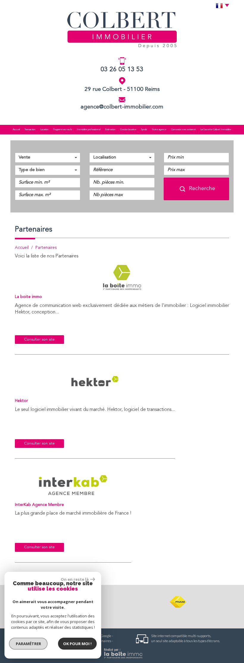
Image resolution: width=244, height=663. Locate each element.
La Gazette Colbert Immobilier (215, 129)
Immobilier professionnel (89, 129)
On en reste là (75, 579)
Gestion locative (128, 129)
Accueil (16, 129)
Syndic (144, 129)
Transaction (29, 129)
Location (44, 129)
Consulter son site (39, 339)
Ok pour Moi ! (77, 643)
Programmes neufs (62, 129)
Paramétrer (28, 643)
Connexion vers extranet (183, 129)
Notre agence (159, 129)
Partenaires (102, 641)
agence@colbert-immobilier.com (122, 107)
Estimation (110, 129)
